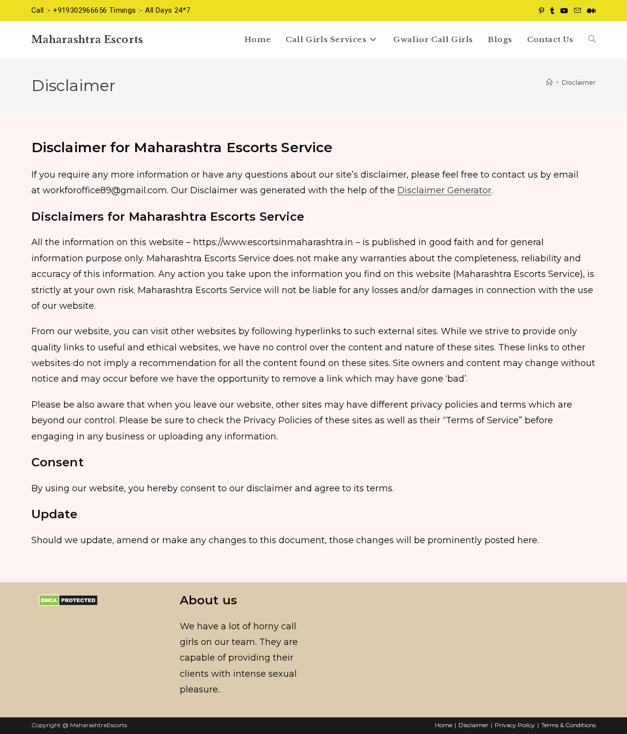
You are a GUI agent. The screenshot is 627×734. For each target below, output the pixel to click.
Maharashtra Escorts (87, 40)
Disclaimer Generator (444, 190)
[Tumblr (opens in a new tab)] (552, 11)
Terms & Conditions (568, 725)
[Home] (549, 82)
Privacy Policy (515, 725)
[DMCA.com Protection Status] (68, 600)
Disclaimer (579, 82)
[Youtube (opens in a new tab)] (564, 11)
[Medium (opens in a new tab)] (590, 11)
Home (443, 725)
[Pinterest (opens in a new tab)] (541, 11)
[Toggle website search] (592, 40)
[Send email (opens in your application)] (577, 11)
